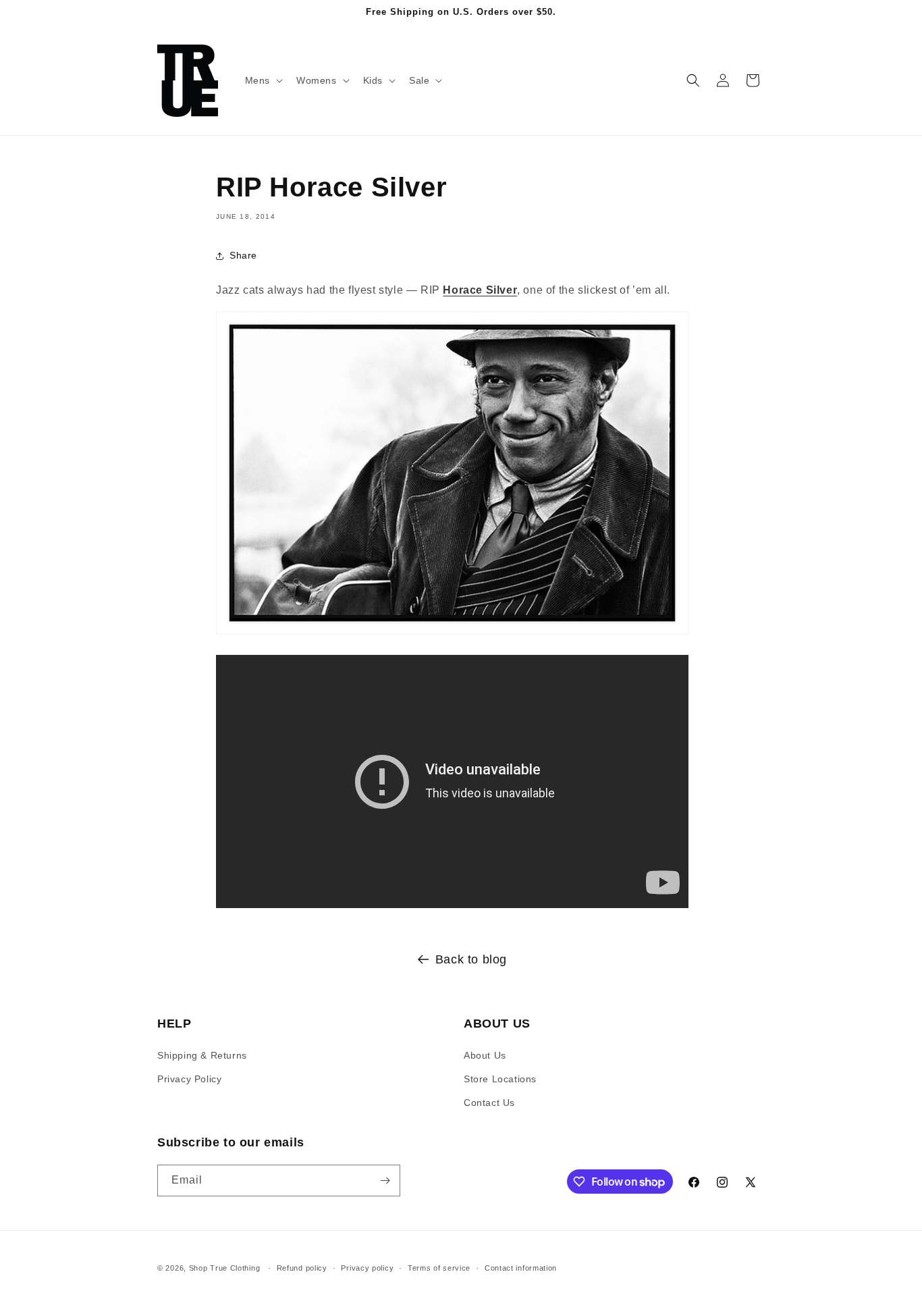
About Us (485, 1055)
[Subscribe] (385, 1180)
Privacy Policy (189, 1078)
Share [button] (243, 255)
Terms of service (439, 1268)
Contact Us (489, 1102)
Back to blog (471, 959)
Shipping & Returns (202, 1055)
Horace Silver (480, 290)
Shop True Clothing (225, 1268)
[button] (262, 80)
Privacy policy (367, 1268)
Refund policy (302, 1268)
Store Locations (500, 1078)
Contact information (521, 1268)
